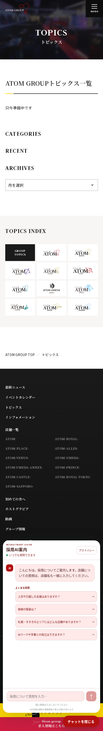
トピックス (13, 407)
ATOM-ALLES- (66, 448)
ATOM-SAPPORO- (19, 486)
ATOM (10, 438)
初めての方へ (15, 499)
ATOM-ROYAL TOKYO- (73, 477)
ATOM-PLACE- (17, 448)
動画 (8, 518)
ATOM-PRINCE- (67, 467)
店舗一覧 (12, 429)
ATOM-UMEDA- (67, 457)
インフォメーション (20, 417)
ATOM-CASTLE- (18, 477)
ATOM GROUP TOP (20, 354)
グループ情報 (15, 529)
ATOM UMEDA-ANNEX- (24, 467)
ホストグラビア (17, 508)
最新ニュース (15, 387)
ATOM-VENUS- (17, 457)
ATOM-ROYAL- (67, 438)
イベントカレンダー (20, 397)
